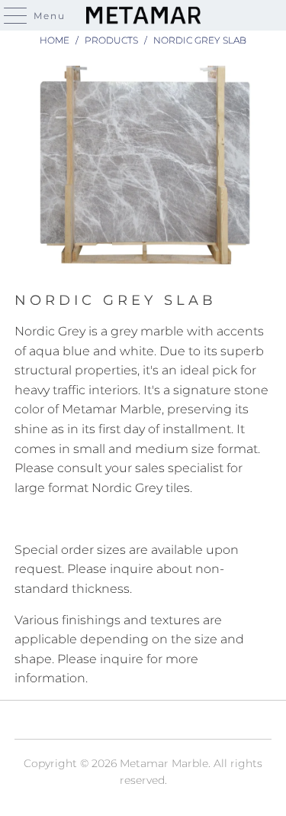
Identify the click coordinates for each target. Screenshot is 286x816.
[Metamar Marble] (143, 15)
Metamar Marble (164, 763)
